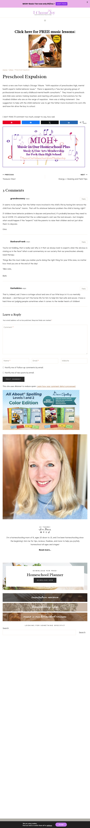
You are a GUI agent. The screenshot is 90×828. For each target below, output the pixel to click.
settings (49, 826)
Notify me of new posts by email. (19, 372)
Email (36, 360)
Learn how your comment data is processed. (56, 386)
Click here (23, 31)
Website (65, 360)
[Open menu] (45, 20)
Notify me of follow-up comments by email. (24, 367)
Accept (61, 824)
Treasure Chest (9, 177)
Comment (9, 327)
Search (6, 628)
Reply (84, 199)
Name (7, 360)
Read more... (45, 550)
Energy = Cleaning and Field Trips (73, 177)
